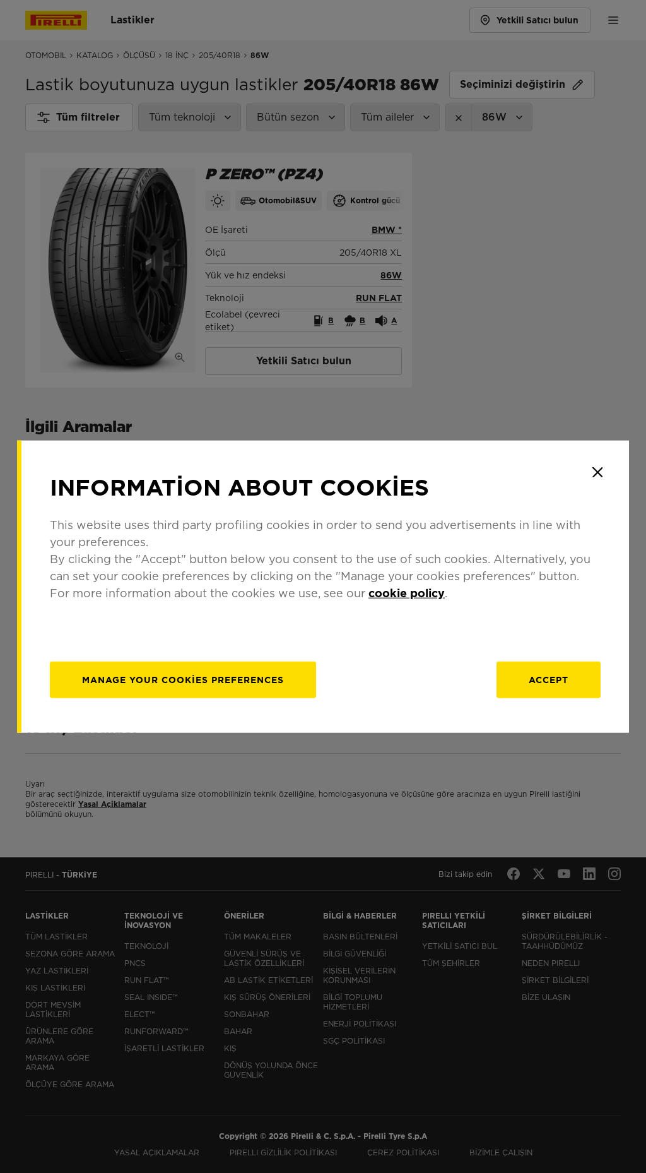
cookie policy (406, 592)
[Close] (597, 472)
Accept (548, 679)
